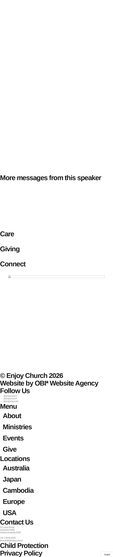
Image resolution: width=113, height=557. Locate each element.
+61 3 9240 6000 (8, 538)
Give (9, 449)
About (12, 416)
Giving (10, 249)
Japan (12, 479)
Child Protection (24, 545)
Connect (12, 264)
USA (9, 513)
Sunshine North (7, 530)
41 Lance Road (7, 527)
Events (13, 438)
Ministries (17, 427)
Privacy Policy (21, 553)
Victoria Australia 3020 (10, 532)
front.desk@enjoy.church (11, 540)
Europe (14, 501)
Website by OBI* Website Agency (49, 383)
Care (7, 234)
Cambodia (18, 490)
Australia (16, 468)
